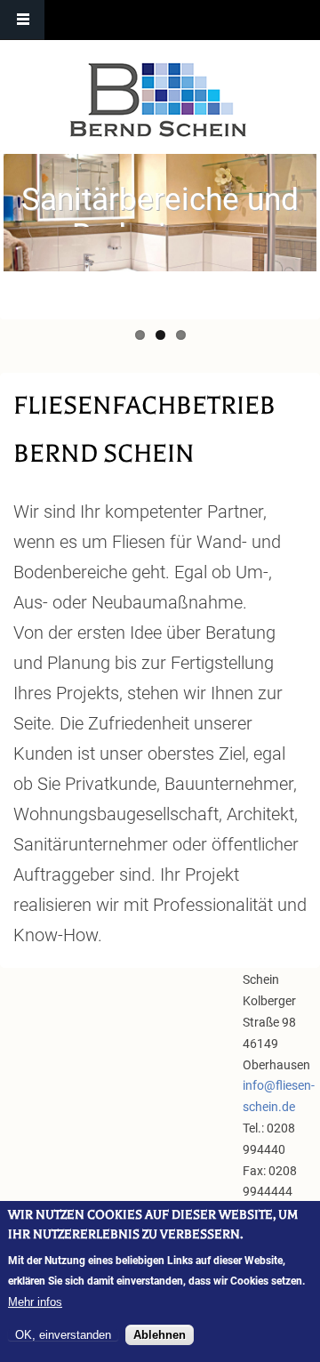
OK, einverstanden (63, 1335)
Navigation (22, 20)
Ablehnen (159, 1335)
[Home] (158, 99)
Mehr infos (35, 1302)
